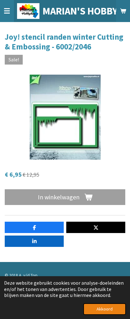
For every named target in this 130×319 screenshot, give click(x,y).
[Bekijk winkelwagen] (123, 11)
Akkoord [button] (105, 309)
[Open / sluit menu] (7, 11)
